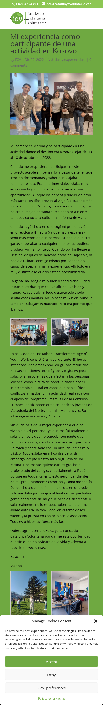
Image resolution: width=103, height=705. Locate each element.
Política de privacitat (51, 698)
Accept (51, 661)
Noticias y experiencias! (67, 59)
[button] (95, 621)
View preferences (51, 687)
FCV (18, 59)
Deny (51, 674)
